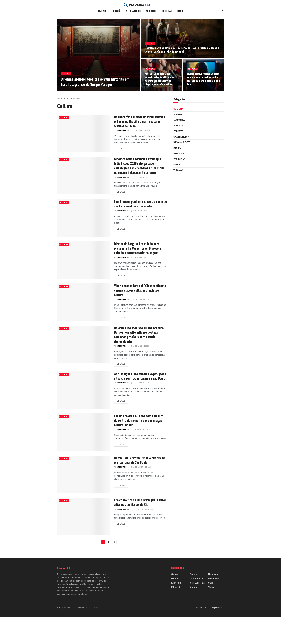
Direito (177, 114)
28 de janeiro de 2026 (141, 467)
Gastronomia (181, 136)
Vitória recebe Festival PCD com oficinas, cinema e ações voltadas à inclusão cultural (140, 290)
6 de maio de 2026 (139, 211)
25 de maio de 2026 (140, 177)
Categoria (68, 98)
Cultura (66, 73)
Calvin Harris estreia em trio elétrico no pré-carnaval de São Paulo (139, 460)
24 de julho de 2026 (154, 90)
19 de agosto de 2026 (88, 90)
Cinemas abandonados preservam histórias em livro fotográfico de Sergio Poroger (95, 81)
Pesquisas (166, 11)
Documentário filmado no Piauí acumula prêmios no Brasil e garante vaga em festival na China (139, 121)
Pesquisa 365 (70, 90)
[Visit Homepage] (140, 5)
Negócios (151, 11)
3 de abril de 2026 (140, 429)
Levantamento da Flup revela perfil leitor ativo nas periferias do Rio (140, 502)
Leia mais (122, 148)
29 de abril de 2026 (140, 299)
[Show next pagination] (120, 542)
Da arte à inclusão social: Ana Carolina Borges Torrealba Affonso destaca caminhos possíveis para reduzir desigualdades (139, 334)
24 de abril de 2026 (140, 346)
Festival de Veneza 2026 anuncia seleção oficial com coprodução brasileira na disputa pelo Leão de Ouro (159, 79)
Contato (198, 607)
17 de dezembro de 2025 (142, 509)
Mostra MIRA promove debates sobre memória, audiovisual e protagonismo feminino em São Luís (203, 79)
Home (59, 98)
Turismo (178, 170)
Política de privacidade (214, 607)
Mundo (177, 147)
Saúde (180, 11)
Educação (116, 11)
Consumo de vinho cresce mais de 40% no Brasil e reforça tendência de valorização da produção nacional (182, 49)
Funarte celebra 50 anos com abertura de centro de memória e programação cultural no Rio (138, 420)
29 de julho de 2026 (154, 57)
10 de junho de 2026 (141, 130)
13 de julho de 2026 (197, 90)
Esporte (178, 131)
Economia (101, 11)
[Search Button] (223, 11)
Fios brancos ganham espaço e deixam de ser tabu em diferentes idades (140, 203)
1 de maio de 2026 (139, 257)
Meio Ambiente (133, 11)
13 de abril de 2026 (140, 383)
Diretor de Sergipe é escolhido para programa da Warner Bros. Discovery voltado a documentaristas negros (137, 248)
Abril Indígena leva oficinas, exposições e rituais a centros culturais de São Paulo (140, 376)
